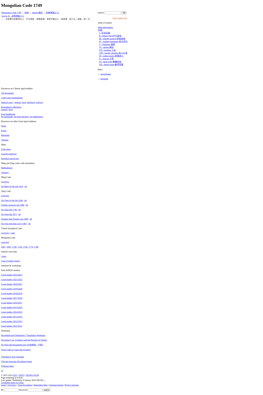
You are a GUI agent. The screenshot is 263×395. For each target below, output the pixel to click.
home (3, 385)
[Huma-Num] (7, 366)
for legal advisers (21, 117)
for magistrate (7, 117)
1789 (36, 247)
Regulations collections (11, 107)
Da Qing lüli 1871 (9, 214)
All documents (7, 93)
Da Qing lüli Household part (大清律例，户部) (22, 345)
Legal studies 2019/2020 (11, 289)
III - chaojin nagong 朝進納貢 (112, 39)
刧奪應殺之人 (52, 12)
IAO (15, 375)
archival (39, 102)
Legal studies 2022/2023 (11, 275)
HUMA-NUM (32, 375)
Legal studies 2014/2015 (11, 312)
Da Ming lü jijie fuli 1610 (12, 186)
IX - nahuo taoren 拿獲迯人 (111, 56)
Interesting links (41, 385)
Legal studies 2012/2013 (11, 321)
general (17, 102)
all (26, 186)
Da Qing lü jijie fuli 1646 (12, 200)
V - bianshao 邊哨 (107, 44)
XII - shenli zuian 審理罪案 (111, 64)
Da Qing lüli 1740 (9, 210)
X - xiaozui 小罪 (106, 59)
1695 (9, 247)
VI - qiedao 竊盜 (106, 47)
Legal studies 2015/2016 (11, 307)
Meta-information (105, 27)
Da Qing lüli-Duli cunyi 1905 (14, 224)
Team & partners (25, 385)
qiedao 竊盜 (37, 12)
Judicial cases (7, 102)
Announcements (56, 385)
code (13, 233)
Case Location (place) (10, 261)
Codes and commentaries (12, 98)
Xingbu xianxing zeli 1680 (12, 205)
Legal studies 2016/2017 (11, 303)
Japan (3, 126)
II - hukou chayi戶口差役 (110, 36)
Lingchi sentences (9, 154)
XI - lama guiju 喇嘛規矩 (110, 61)
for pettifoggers (36, 117)
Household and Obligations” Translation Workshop (23, 335)
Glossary (5, 172)
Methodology (7, 168)
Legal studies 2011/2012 (11, 326)
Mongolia (5, 135)
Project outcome (72, 385)
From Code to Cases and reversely (16, 350)
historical (31, 102)
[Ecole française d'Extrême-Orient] (16, 361)
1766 (25, 247)
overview (5, 182)
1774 (30, 247)
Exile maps (6, 149)
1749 (14, 247)
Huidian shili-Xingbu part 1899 (14, 219)
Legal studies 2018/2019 (11, 293)
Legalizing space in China (12, 382)
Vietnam (4, 140)
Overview (12, 385)
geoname (104, 79)
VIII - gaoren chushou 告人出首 (113, 53)
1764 (20, 247)
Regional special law (10, 158)
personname (105, 74)
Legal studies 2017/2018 (11, 298)
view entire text (119, 18)
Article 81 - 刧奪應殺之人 (13, 16)
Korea (3, 130)
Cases (3, 256)
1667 (3, 247)
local (24, 102)
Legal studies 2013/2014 (11, 317)
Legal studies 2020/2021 (11, 284)
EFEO (21, 375)
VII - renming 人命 (107, 50)
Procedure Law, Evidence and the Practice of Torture (24, 340)
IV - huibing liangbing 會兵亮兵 (113, 41)
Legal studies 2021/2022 (11, 279)
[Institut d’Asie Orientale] (12, 357)
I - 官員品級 (104, 33)
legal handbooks (8, 114)
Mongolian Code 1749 (11, 12)
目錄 (26, 12)
